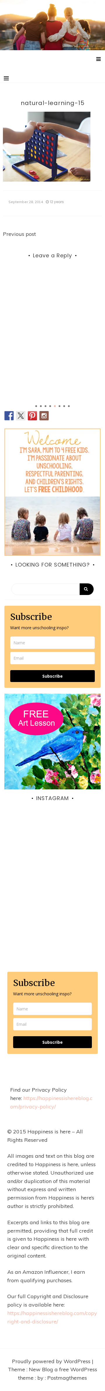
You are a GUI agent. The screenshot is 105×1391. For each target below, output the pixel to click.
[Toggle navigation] (6, 78)
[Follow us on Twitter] (20, 415)
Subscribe (52, 676)
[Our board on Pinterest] (32, 415)
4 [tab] (50, 406)
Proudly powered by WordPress (52, 1361)
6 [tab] (59, 406)
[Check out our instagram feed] (44, 415)
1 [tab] (36, 406)
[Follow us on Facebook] (9, 415)
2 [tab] (41, 406)
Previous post (19, 234)
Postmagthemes (67, 1377)
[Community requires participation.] (52, 863)
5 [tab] (55, 406)
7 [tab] (64, 406)
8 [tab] (69, 406)
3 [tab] (45, 406)
